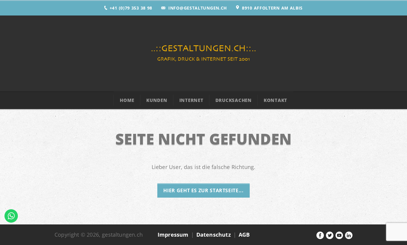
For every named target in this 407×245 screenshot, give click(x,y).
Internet (191, 100)
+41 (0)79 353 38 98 (131, 8)
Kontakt (275, 100)
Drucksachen (233, 100)
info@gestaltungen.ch (197, 8)
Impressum (173, 234)
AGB (244, 234)
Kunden (156, 100)
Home (127, 100)
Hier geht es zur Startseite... (203, 190)
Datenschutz (213, 234)
